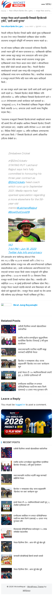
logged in (20, 404)
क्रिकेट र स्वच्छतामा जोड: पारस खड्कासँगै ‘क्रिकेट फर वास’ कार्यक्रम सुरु (33, 363)
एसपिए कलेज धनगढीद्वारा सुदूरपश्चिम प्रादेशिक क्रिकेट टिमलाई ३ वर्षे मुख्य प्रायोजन (33, 340)
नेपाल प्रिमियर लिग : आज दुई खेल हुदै (28, 569)
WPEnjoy (26, 590)
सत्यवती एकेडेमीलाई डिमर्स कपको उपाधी (28, 556)
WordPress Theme (35, 586)
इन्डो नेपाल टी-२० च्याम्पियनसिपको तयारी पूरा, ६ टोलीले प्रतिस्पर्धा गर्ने (35, 374)
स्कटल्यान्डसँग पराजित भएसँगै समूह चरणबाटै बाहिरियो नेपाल (32, 351)
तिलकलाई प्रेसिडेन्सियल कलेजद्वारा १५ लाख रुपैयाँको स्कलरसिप (30, 530)
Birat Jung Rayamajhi (25, 305)
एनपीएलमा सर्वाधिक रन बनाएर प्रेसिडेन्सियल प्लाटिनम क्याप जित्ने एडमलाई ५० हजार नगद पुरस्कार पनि (32, 386)
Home (3, 11)
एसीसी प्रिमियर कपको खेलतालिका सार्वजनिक (32, 328)
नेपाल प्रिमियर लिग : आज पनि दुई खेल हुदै (29, 542)
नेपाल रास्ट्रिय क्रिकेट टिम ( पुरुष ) (21, 11)
